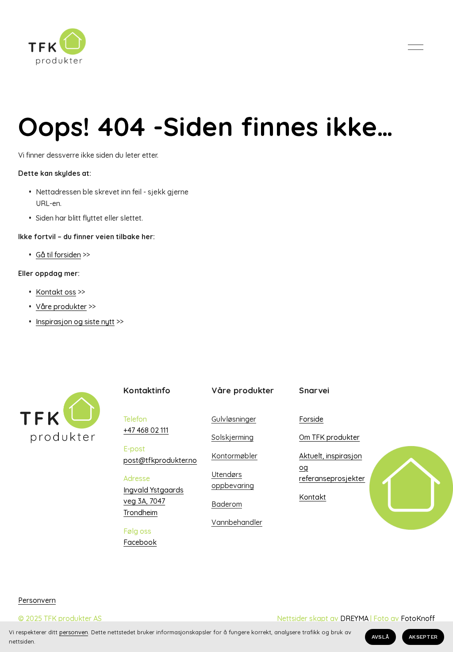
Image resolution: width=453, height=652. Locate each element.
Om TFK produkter (329, 437)
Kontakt (312, 497)
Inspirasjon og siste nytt (75, 321)
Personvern (37, 600)
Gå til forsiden (58, 254)
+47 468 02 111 (146, 430)
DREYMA (354, 618)
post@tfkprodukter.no (160, 460)
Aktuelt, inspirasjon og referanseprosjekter (332, 467)
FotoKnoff (418, 618)
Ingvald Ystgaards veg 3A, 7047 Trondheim (153, 501)
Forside (311, 419)
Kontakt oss (56, 291)
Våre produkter (61, 306)
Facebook (140, 542)
